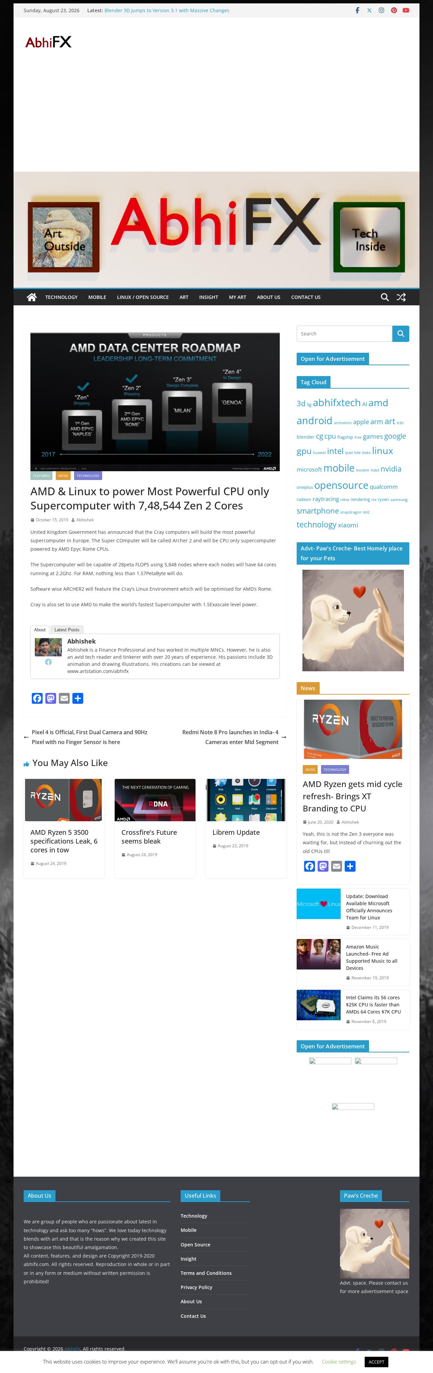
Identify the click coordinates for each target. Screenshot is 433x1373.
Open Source (195, 1244)
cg (319, 436)
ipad (349, 452)
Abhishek (85, 520)
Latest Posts (66, 629)
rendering (360, 499)
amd (378, 402)
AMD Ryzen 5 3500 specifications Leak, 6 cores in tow (63, 841)
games (373, 436)
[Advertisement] (216, 120)
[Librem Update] (246, 783)
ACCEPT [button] (376, 1362)
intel (335, 450)
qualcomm (384, 487)
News (63, 475)
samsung (399, 499)
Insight (208, 297)
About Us (268, 297)
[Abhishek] (48, 643)
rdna (344, 499)
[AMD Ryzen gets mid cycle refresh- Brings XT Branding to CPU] (353, 729)
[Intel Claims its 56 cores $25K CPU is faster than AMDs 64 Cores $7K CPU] (319, 1009)
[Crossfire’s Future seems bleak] (155, 783)
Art (184, 297)
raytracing (326, 499)
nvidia (391, 469)
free (358, 437)
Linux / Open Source (143, 297)
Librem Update (236, 832)
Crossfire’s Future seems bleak (149, 837)
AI (364, 404)
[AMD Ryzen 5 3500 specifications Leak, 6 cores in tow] (64, 783)
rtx (374, 499)
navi (375, 470)
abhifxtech (337, 402)
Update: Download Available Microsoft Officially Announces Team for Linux (369, 907)
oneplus (305, 487)
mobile (339, 467)
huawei (319, 452)
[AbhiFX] (32, 297)
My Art (237, 297)
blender (306, 437)
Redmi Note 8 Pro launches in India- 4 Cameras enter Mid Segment (230, 737)
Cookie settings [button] (339, 1361)
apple (361, 421)
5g (309, 404)
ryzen (383, 499)
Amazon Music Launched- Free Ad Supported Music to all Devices (371, 957)
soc (366, 512)
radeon (304, 499)
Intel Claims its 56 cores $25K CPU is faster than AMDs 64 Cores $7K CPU (373, 1004)
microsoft (309, 469)
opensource (341, 485)
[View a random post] (401, 297)
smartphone (318, 510)
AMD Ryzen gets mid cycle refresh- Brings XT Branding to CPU (353, 796)
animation (343, 422)
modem (362, 470)
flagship (345, 437)
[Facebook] (48, 662)
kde (357, 452)
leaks (366, 452)
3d (301, 403)
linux (382, 450)
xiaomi (348, 525)
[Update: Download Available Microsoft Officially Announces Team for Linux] (319, 912)
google (395, 436)
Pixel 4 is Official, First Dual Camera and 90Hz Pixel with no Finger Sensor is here (89, 737)
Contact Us (306, 297)
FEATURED (41, 475)
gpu (304, 450)
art (390, 421)
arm (376, 421)
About (40, 629)
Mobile (97, 297)
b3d (400, 422)
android (315, 420)
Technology (61, 297)
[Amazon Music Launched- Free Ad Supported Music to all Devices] (319, 962)
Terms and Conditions (206, 1273)
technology (317, 524)
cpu (330, 436)
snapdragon (351, 512)
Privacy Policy (196, 1287)
